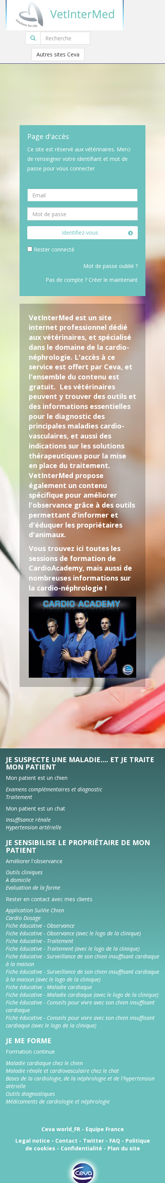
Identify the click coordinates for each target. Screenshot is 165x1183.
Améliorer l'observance (34, 861)
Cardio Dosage (23, 918)
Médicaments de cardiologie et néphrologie (58, 1101)
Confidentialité (81, 1148)
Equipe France (105, 1129)
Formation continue (30, 1051)
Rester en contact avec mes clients (49, 899)
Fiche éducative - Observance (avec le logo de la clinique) (73, 933)
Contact (66, 1140)
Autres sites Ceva (57, 54)
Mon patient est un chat (35, 808)
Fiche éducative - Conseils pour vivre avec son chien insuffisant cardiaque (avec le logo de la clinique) (80, 1021)
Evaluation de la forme (33, 887)
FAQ (114, 1140)
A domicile (18, 880)
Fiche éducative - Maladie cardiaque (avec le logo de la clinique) (82, 994)
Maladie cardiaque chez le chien (44, 1063)
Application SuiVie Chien (35, 910)
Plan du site (123, 1148)
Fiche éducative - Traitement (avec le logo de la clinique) (73, 948)
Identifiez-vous (80, 232)
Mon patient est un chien (37, 777)
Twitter (93, 1140)
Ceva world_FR (60, 1129)
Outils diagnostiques (30, 1093)
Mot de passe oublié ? (110, 266)
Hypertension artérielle (33, 827)
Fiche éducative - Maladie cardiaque (49, 987)
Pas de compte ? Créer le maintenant (92, 279)
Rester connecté (54, 249)
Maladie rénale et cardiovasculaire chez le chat (62, 1070)
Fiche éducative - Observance (40, 925)
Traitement (19, 797)
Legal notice (32, 1140)
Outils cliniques (24, 872)
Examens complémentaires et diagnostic (54, 789)
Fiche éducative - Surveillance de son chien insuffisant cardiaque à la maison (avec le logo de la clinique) (82, 975)
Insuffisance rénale (28, 819)
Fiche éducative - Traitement (39, 941)
